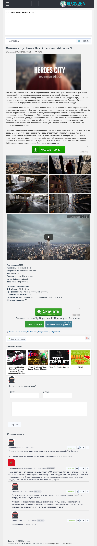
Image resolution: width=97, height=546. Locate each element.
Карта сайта (67, 543)
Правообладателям (51, 543)
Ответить (71, 447)
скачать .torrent (34, 324)
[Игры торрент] (76, 4)
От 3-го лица (32, 332)
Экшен (11, 332)
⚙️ (79, 40)
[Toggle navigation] (35, 3)
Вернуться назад (17, 338)
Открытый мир (44, 332)
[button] (87, 338)
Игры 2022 (56, 332)
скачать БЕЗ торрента (58, 324)
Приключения (20, 332)
